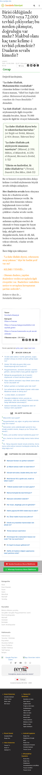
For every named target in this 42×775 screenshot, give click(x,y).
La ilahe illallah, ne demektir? (14, 395)
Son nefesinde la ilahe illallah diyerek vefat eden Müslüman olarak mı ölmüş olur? (21, 390)
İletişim (4, 652)
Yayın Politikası (7, 645)
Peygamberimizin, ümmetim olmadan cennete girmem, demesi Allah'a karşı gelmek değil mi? (20, 371)
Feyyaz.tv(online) (27, 767)
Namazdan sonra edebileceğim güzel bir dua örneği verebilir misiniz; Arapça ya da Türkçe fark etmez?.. (19, 429)
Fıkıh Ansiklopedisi (8, 615)
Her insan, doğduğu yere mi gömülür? (21, 505)
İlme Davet (7, 703)
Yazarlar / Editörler (8, 638)
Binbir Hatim (7, 701)
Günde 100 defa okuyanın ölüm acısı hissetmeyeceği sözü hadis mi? (17, 365)
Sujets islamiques (27, 726)
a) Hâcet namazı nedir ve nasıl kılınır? (21, 467)
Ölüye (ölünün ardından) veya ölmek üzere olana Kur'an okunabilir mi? (21, 382)
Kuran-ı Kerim (7, 699)
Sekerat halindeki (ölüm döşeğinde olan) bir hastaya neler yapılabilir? (20, 407)
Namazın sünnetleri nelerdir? (18, 499)
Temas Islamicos (27, 719)
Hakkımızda (6, 636)
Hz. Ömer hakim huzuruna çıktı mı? (20, 517)
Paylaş (22, 66)
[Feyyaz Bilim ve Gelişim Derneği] (21, 670)
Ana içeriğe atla (5, 1)
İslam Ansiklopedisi (8, 625)
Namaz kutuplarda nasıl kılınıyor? (19, 493)
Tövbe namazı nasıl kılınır (16, 531)
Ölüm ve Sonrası (10, 321)
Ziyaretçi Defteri (7, 643)
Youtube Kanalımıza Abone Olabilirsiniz (22, 564)
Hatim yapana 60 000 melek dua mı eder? (22, 511)
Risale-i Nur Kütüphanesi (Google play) (28, 738)
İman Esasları (6, 587)
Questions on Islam (28, 699)
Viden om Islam (27, 712)
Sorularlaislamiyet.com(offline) (31, 765)
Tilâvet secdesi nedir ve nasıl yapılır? (21, 487)
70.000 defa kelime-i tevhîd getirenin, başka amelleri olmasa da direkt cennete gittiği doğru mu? (21, 359)
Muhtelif (4, 597)
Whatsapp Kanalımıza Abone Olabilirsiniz (22, 569)
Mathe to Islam (27, 724)
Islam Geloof (26, 715)
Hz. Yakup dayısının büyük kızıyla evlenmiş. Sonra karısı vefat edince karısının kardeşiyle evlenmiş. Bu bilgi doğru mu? (20, 446)
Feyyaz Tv (7, 745)
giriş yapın (20, 348)
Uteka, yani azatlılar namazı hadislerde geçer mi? (21, 435)
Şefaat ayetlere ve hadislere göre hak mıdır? (20, 386)
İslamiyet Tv (7, 750)
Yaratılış (4, 599)
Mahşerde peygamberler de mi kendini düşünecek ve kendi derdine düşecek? (18, 376)
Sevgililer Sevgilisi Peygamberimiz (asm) (16, 613)
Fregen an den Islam (28, 706)
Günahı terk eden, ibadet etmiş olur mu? (22, 473)
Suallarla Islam (27, 703)
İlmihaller (5, 622)
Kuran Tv (6, 747)
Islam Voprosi (26, 701)
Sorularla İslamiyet (11, 315)
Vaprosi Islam (26, 710)
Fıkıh (3, 585)
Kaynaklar (5, 640)
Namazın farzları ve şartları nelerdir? (20, 461)
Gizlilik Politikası (7, 648)
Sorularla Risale (8, 736)
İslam (3, 592)
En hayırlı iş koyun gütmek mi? (18, 545)
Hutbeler (5, 620)
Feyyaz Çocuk (27, 749)
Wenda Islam (26, 717)
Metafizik (5, 594)
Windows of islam (27, 722)
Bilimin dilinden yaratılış (10, 610)
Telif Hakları (6, 650)
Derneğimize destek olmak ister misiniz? (21, 674)
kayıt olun (31, 348)
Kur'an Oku (26, 758)
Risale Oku (7, 738)
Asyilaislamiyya (27, 708)
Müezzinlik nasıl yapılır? (11, 418)
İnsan (3, 589)
